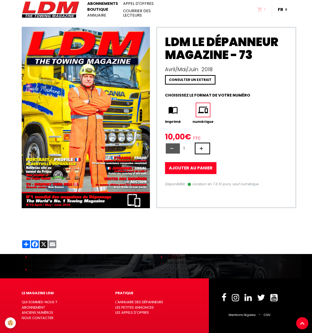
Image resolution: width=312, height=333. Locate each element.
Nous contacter (37, 317)
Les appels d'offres (132, 312)
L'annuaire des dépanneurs (139, 302)
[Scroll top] (302, 323)
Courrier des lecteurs (137, 13)
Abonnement (33, 307)
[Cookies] (10, 322)
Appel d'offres (138, 3)
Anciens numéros (37, 312)
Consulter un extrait (190, 79)
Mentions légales (242, 315)
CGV (267, 315)
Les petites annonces (134, 307)
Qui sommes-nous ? (39, 302)
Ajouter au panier (191, 168)
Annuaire (96, 15)
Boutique (97, 9)
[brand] (51, 9)
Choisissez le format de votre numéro (207, 95)
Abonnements (102, 3)
